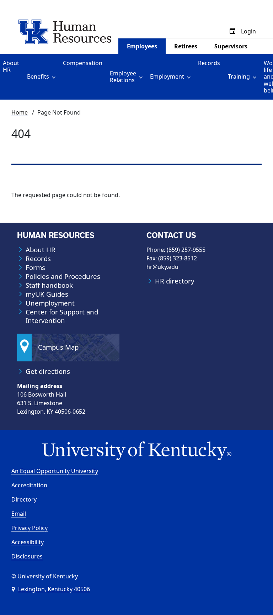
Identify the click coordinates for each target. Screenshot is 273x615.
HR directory (174, 281)
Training (239, 76)
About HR (11, 66)
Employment (167, 76)
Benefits (38, 76)
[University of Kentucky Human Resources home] (64, 31)
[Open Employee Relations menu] (142, 77)
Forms (35, 267)
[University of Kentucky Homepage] (136, 451)
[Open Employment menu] (190, 77)
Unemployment (50, 303)
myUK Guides (47, 294)
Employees (142, 46)
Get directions (48, 371)
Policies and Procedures (63, 276)
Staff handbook (49, 285)
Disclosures (27, 556)
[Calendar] (232, 31)
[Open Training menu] (256, 77)
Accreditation (29, 485)
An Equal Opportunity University (54, 471)
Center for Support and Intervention (62, 316)
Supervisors (230, 46)
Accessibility (27, 542)
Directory (24, 499)
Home (19, 112)
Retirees (185, 46)
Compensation (82, 63)
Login (248, 31)
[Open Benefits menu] (55, 77)
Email (18, 514)
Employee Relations (123, 76)
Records (209, 63)
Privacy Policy (29, 528)
